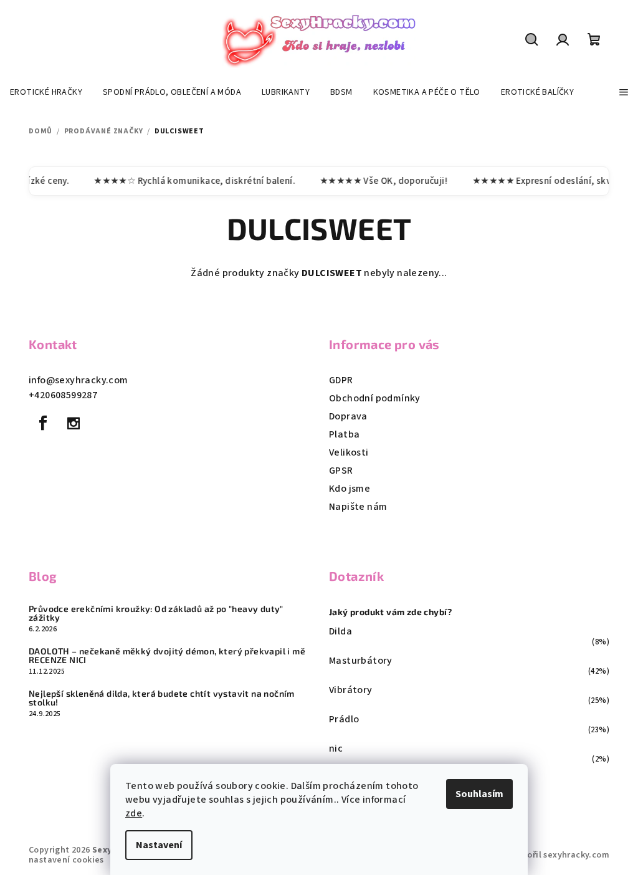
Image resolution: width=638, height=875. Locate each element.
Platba (344, 434)
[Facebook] (43, 423)
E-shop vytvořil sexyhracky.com (544, 855)
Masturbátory (361, 660)
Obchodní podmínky (375, 398)
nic (336, 748)
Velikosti (349, 452)
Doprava (348, 416)
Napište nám (358, 507)
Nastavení (159, 845)
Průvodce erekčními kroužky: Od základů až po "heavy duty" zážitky (156, 613)
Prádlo (344, 719)
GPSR (341, 470)
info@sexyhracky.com (78, 380)
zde (133, 813)
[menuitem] (46, 92)
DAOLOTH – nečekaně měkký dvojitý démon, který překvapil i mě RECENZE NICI (167, 655)
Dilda (340, 631)
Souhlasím (479, 794)
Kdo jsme (349, 488)
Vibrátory (351, 690)
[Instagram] (73, 423)
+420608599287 (63, 395)
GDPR (341, 380)
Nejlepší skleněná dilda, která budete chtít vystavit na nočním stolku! (162, 698)
